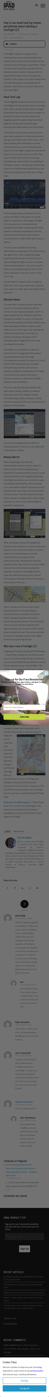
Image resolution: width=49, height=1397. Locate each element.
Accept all (24, 1388)
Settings (24, 1380)
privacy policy (36, 1370)
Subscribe (24, 716)
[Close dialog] (46, 673)
